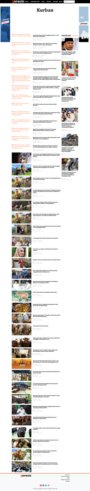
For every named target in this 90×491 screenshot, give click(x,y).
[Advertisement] (45, 24)
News (27, 1)
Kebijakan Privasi (65, 479)
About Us (67, 474)
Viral (43, 1)
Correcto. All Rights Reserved (49, 488)
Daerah (49, 1)
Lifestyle (55, 1)
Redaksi (67, 481)
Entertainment (35, 1)
